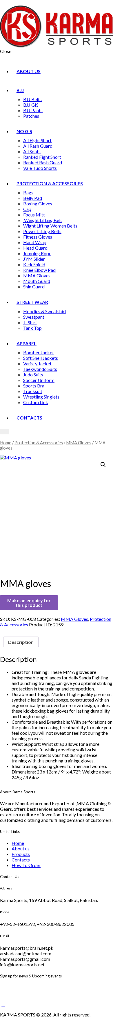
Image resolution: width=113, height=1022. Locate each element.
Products (21, 854)
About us (21, 848)
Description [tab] (21, 642)
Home (5, 442)
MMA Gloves (78, 442)
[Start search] (4, 431)
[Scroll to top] (3, 1004)
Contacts (21, 859)
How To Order (26, 865)
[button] (103, 464)
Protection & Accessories (38, 442)
